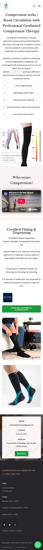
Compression (16, 71)
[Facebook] (10, 525)
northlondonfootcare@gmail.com (18, 470)
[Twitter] (4, 525)
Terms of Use (7, 547)
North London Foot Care (24, 543)
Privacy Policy (21, 547)
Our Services (7, 491)
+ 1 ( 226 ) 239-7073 (11, 474)
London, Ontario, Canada (12, 531)
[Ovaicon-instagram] (15, 525)
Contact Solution (8, 488)
